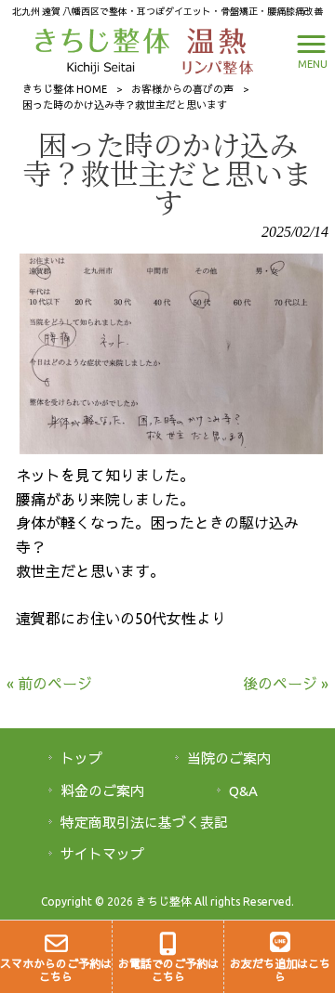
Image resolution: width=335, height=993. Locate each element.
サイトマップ (102, 854)
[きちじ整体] (104, 49)
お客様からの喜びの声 (182, 89)
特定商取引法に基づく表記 (144, 822)
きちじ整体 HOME (64, 89)
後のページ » (285, 683)
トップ (81, 758)
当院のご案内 (229, 758)
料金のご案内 (102, 791)
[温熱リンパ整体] (213, 49)
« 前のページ (49, 683)
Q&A (243, 791)
